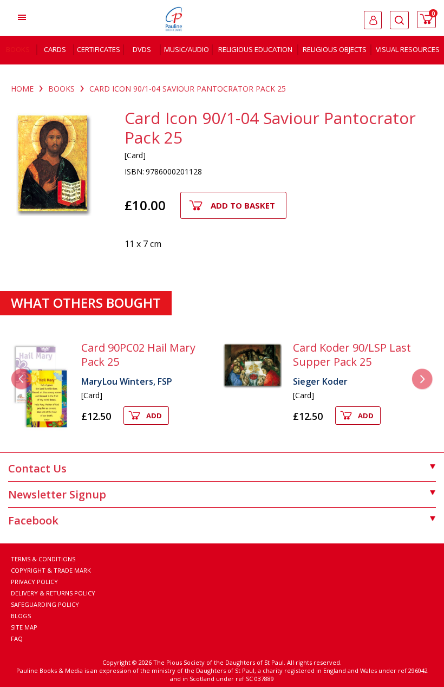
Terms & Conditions (43, 559)
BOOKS (61, 88)
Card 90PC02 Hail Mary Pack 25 (138, 354)
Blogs (21, 616)
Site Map (24, 627)
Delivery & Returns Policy (53, 593)
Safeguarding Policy (45, 604)
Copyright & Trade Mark (51, 570)
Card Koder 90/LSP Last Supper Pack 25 (352, 354)
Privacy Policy (34, 582)
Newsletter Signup (57, 494)
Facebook (33, 520)
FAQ (17, 638)
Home (22, 88)
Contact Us (37, 468)
